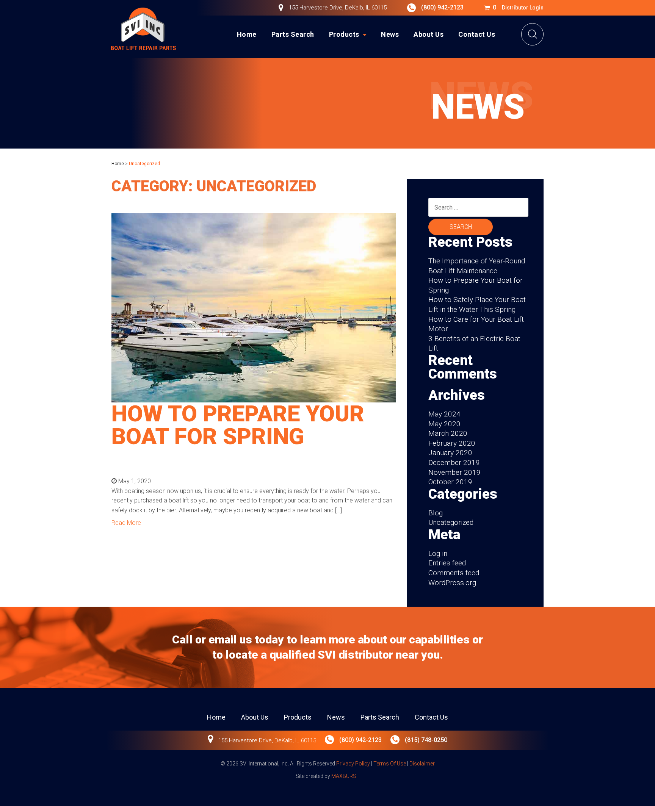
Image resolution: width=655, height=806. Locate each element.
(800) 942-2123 (442, 7)
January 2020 (450, 452)
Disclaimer (422, 764)
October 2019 (450, 481)
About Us (428, 34)
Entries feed (447, 563)
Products (344, 34)
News (390, 34)
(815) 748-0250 (425, 739)
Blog (435, 513)
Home (247, 34)
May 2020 (444, 423)
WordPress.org (452, 582)
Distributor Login (523, 8)
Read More (126, 522)
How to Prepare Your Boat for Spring (237, 425)
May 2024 (444, 414)
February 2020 (451, 443)
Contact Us (476, 34)
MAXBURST (345, 776)
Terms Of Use (389, 764)
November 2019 (454, 472)
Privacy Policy (353, 764)
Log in (437, 553)
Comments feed (453, 572)
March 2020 (447, 433)
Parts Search (292, 34)
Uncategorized (450, 522)
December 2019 (454, 462)
